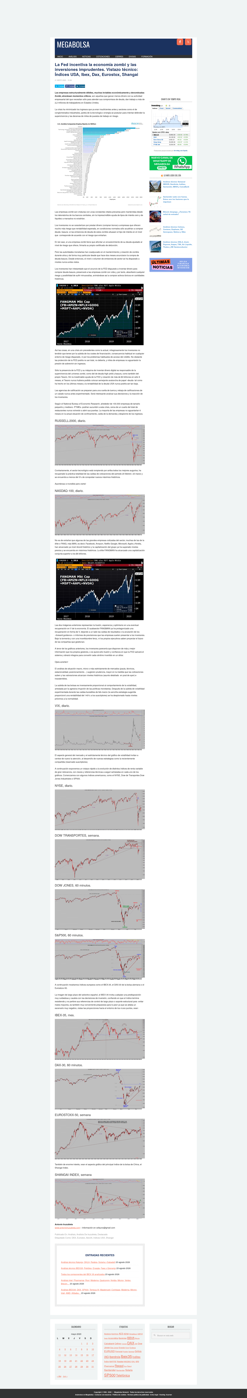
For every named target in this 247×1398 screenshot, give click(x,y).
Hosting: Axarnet (165, 1394)
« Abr (59, 1376)
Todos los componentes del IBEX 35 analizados (83, 1274)
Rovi (125, 1366)
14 (76, 1354)
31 (93, 1366)
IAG (106, 1357)
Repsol (119, 1366)
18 (59, 1360)
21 (76, 1360)
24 (93, 1360)
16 (87, 1354)
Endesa (133, 1347)
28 (76, 1366)
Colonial (124, 1344)
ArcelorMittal (113, 1338)
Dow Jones (114, 1348)
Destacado (103, 1234)
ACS (121, 1333)
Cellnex (118, 1343)
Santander (110, 1370)
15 (82, 1354)
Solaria (129, 1370)
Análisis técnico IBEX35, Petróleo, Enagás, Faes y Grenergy (88, 1268)
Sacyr (129, 1366)
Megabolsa (73, 44)
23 (87, 1360)
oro (137, 1361)
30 (87, 1366)
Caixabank (109, 1343)
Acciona (107, 1333)
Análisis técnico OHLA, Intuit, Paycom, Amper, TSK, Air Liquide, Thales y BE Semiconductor (177, 244)
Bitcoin (137, 1338)
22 (82, 1360)
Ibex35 (89, 1237)
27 (70, 1366)
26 (65, 1366)
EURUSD (109, 1351)
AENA (126, 1333)
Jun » (65, 1376)
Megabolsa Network (121, 1392)
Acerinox (114, 1333)
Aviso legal (154, 1394)
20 (70, 1360)
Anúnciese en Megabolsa (84, 1394)
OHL (133, 1361)
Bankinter (123, 1338)
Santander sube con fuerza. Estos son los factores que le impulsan (176, 199)
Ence (127, 1348)
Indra (106, 1361)
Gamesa (131, 1351)
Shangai (110, 1237)
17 (93, 1354)
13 (70, 1354)
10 (93, 1349)
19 (65, 1360)
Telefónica (123, 1375)
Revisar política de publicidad (138, 1394)
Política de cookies (119, 1394)
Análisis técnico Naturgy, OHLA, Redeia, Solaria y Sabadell (88, 1262)
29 (82, 1366)
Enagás (122, 1347)
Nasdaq (120, 1361)
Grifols (138, 1351)
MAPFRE (112, 1361)
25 (59, 1366)
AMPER (140, 1334)
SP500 (110, 1375)
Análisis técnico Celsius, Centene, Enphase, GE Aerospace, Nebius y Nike (174, 229)
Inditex (136, 1357)
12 (65, 1354)
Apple (106, 1338)
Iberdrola (114, 1357)
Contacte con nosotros (103, 1394)
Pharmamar (109, 1366)
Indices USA (99, 1237)
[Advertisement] (123, 18)
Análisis (72, 1234)
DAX (74, 1237)
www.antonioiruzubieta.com (67, 1227)
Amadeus (133, 1333)
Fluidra (125, 1351)
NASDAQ (127, 1361)
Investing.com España (180, 151)
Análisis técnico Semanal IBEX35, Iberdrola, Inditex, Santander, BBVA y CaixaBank (176, 184)
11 (59, 1354)
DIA (136, 1344)
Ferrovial (118, 1351)
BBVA (131, 1338)
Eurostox (81, 1237)
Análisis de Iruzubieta (87, 1234)
